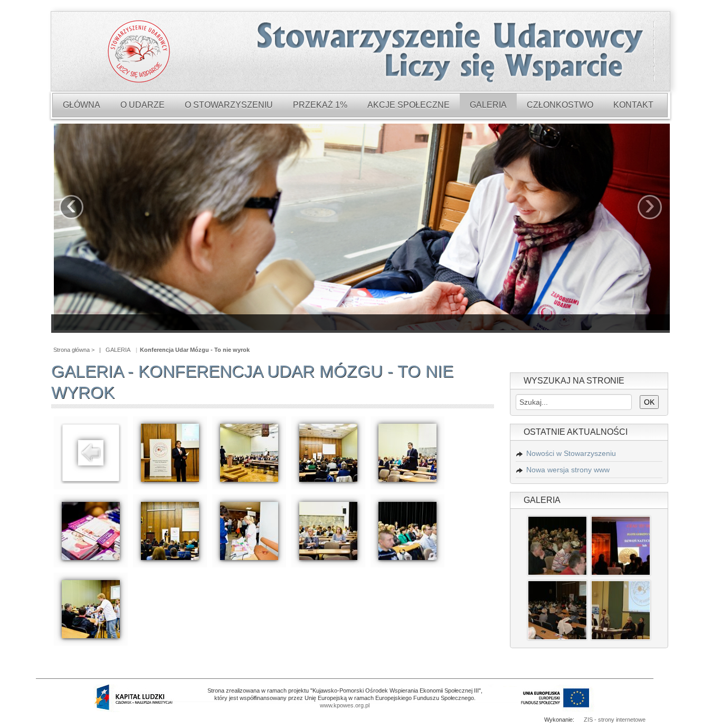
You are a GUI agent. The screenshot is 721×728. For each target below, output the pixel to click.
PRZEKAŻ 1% (320, 104)
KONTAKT (633, 104)
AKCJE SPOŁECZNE (408, 104)
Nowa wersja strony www (568, 469)
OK (649, 402)
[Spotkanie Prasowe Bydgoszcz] (620, 609)
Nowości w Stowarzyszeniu (571, 453)
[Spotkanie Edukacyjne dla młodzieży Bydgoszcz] (620, 544)
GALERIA (488, 104)
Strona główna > (73, 350)
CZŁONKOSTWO (560, 104)
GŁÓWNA (81, 104)
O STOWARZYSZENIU (229, 104)
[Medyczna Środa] (557, 544)
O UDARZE (142, 104)
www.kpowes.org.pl (344, 705)
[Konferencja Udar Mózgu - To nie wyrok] (170, 451)
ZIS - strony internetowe (615, 719)
